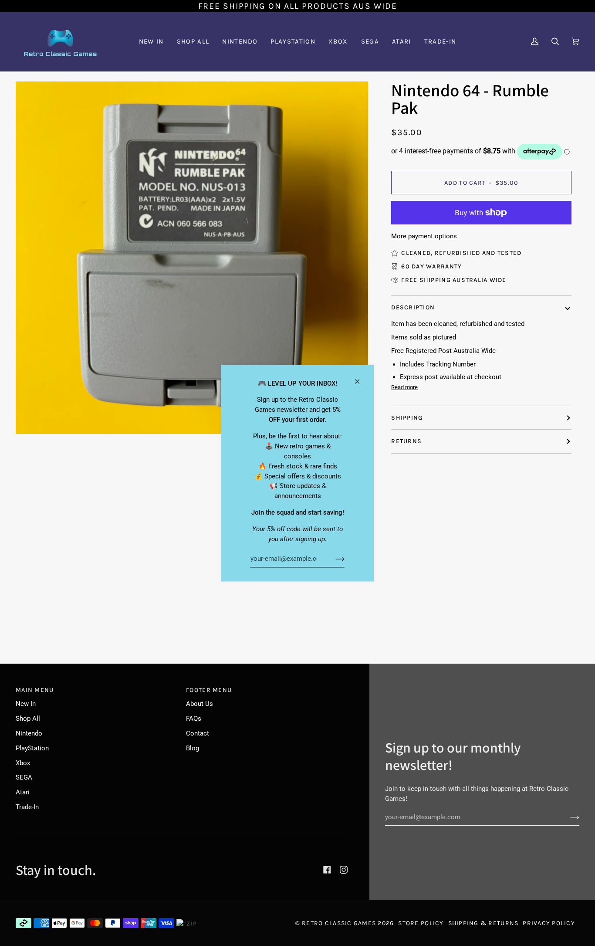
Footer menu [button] (209, 690)
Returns (406, 441)
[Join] (333, 559)
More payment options (424, 236)
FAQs (193, 718)
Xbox (23, 763)
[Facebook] (327, 870)
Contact (197, 733)
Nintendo (29, 733)
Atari (23, 792)
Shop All (28, 718)
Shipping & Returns (483, 923)
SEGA (24, 777)
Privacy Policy (549, 923)
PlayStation (32, 748)
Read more (404, 387)
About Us (199, 704)
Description (413, 307)
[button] (240, 41)
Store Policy (420, 923)
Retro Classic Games (339, 923)
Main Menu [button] (35, 690)
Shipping (407, 417)
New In (26, 704)
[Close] (361, 377)
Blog (192, 748)
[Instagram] (344, 870)
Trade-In (27, 807)
